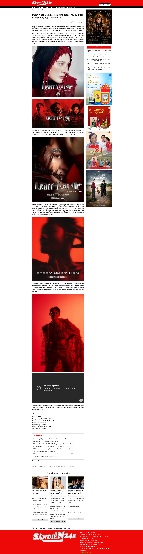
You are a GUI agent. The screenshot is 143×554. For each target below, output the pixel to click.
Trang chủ (35, 9)
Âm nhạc (37, 7)
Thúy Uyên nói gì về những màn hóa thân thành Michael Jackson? (99, 60)
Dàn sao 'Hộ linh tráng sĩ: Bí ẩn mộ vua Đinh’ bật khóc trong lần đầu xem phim (75, 493)
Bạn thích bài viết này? (38, 461)
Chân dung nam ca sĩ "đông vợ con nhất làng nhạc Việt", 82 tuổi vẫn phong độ (53, 446)
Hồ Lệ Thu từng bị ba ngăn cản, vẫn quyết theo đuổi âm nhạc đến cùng (99, 64)
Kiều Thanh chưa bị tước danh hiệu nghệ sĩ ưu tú (99, 51)
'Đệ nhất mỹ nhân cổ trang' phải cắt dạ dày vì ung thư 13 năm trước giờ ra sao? (57, 500)
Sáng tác (69, 7)
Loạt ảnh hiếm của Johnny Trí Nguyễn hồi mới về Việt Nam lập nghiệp (56, 493)
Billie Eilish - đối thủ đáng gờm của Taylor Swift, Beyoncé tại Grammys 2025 (53, 454)
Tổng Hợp (99, 47)
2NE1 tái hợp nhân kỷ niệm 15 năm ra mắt (44, 451)
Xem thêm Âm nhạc (39, 520)
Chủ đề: (34, 466)
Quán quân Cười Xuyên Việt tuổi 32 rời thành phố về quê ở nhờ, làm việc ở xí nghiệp (57, 508)
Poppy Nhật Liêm (42, 466)
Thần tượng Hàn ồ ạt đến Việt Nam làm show (45, 456)
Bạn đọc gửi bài (104, 4)
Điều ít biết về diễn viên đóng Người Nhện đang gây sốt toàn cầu (57, 516)
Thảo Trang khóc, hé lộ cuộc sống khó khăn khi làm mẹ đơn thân (50, 439)
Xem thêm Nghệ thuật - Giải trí (58, 521)
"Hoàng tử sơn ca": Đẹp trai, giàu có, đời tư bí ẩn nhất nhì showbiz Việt (51, 449)
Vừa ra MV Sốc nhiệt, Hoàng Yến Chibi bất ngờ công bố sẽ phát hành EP (52, 444)
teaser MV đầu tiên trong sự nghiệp (57, 466)
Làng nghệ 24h (60, 7)
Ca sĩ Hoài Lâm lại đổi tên (74, 513)
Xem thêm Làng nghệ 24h (76, 518)
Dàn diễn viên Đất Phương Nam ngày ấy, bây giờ (45, 441)
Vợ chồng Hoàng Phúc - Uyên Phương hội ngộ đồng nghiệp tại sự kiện (99, 68)
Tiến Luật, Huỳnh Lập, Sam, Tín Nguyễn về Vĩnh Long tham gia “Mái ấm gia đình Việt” (99, 55)
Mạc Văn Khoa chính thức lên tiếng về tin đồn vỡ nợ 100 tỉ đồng (76, 500)
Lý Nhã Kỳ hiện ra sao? (74, 506)
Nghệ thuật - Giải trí (47, 7)
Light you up (71, 466)
